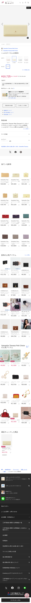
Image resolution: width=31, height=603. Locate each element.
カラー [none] (2, 58)
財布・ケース (24, 469)
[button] (15, 24)
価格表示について (8, 110)
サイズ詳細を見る (26, 69)
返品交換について (8, 114)
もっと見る (25, 128)
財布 (5, 471)
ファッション (16, 469)
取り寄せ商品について (9, 112)
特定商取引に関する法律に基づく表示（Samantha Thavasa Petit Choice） (14, 146)
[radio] (8, 59)
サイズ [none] (2, 66)
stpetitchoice (8, 469)
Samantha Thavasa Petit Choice (10, 48)
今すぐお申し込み (12, 97)
